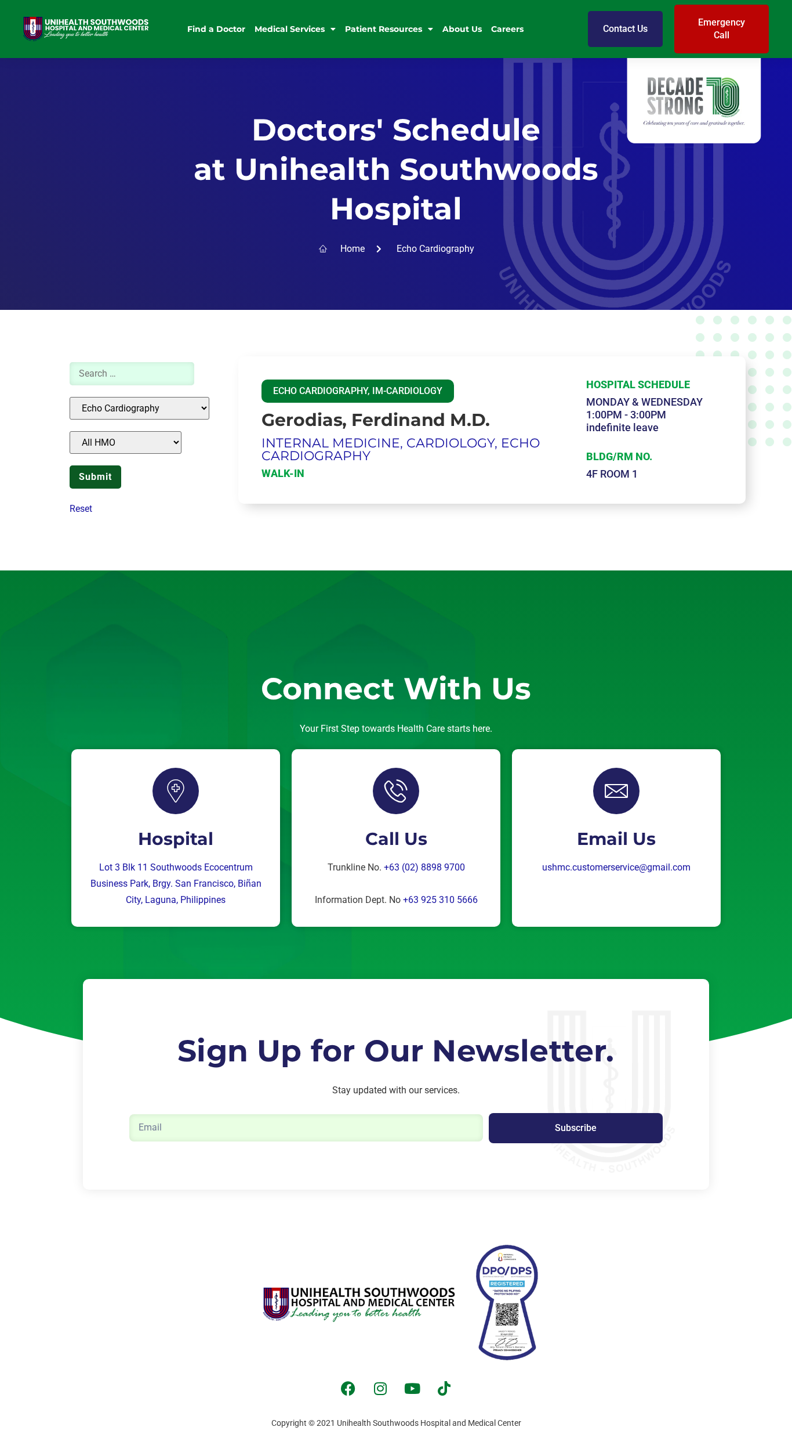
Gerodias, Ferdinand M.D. (375, 420)
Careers (507, 29)
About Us (462, 29)
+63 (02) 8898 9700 (424, 867)
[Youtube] (412, 1388)
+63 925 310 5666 (440, 899)
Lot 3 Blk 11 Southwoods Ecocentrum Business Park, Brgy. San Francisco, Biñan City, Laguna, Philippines (175, 883)
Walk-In (282, 473)
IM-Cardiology (407, 390)
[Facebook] (348, 1388)
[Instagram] (380, 1388)
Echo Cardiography (320, 390)
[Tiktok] (444, 1388)
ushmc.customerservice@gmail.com (616, 867)
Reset (81, 508)
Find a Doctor (216, 29)
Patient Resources (383, 29)
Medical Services (290, 29)
